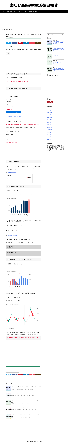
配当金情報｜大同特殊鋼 (12, 235)
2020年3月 (49, 139)
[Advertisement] (34, 20)
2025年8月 (49, 129)
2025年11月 (49, 124)
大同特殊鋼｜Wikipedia (12, 172)
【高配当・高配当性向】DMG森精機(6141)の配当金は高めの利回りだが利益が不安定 (58, 69)
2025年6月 (49, 132)
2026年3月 (49, 117)
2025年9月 (49, 127)
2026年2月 (49, 119)
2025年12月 (49, 122)
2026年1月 (49, 120)
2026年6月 (49, 112)
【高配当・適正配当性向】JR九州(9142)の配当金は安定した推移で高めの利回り (58, 62)
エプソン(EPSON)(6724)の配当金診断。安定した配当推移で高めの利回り (24, 407)
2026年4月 (49, 115)
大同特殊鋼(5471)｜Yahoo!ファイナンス (14, 116)
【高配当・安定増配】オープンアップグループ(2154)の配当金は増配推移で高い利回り (58, 42)
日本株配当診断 (9, 29)
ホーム (4, 29)
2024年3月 (49, 136)
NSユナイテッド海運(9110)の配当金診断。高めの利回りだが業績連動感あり (25, 393)
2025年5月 (49, 134)
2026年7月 (49, 110)
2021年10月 (49, 137)
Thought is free (39, 441)
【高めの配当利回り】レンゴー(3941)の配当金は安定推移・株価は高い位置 (58, 49)
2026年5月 (49, 114)
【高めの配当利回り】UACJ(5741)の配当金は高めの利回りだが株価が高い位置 (58, 56)
